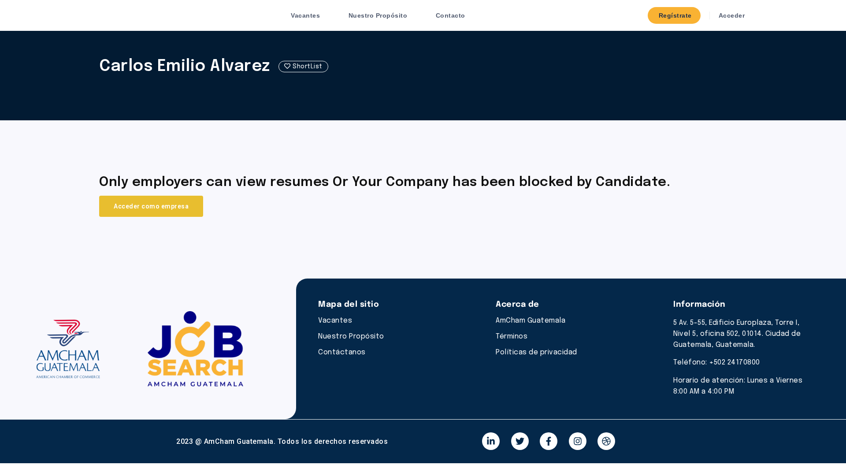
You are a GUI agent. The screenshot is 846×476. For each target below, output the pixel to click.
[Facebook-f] (548, 441)
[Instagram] (577, 441)
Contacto (450, 15)
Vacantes (305, 15)
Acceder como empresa (151, 206)
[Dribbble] (606, 441)
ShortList (307, 66)
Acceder (730, 15)
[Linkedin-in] (491, 441)
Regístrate (674, 15)
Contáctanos (342, 352)
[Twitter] (520, 441)
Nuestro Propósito (378, 15)
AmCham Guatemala (530, 320)
